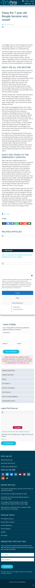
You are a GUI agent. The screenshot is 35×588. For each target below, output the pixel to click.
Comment (6, 332)
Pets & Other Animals (10, 396)
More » (4, 439)
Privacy (11, 582)
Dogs (12, 24)
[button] (32, 276)
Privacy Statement (18, 309)
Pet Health (6, 383)
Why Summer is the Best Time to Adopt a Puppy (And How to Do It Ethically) (16, 508)
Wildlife (3, 532)
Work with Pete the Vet (8, 463)
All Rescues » (8, 443)
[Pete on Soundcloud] (3, 478)
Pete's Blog (6, 392)
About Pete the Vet (7, 460)
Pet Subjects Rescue (7, 519)
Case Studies (7, 24)
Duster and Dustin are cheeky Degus (15, 432)
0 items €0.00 (29, 1)
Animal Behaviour (8, 370)
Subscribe (7, 567)
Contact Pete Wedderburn (9, 466)
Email (19, 343)
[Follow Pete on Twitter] (7, 474)
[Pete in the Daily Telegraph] (7, 478)
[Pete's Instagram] (28, 474)
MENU (27, 3)
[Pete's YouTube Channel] (20, 474)
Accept (17, 293)
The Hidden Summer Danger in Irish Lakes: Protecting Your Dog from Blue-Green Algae (14, 503)
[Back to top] (33, 585)
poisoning (6, 214)
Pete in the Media (8, 388)
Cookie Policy (16, 307)
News (4, 379)
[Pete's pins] (24, 474)
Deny (17, 298)
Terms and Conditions (20, 582)
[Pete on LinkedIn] (16, 474)
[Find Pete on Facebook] (3, 474)
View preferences (17, 303)
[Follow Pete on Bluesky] (11, 474)
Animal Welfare (8, 375)
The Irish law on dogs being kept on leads (14, 494)
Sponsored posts (8, 401)
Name (5, 343)
